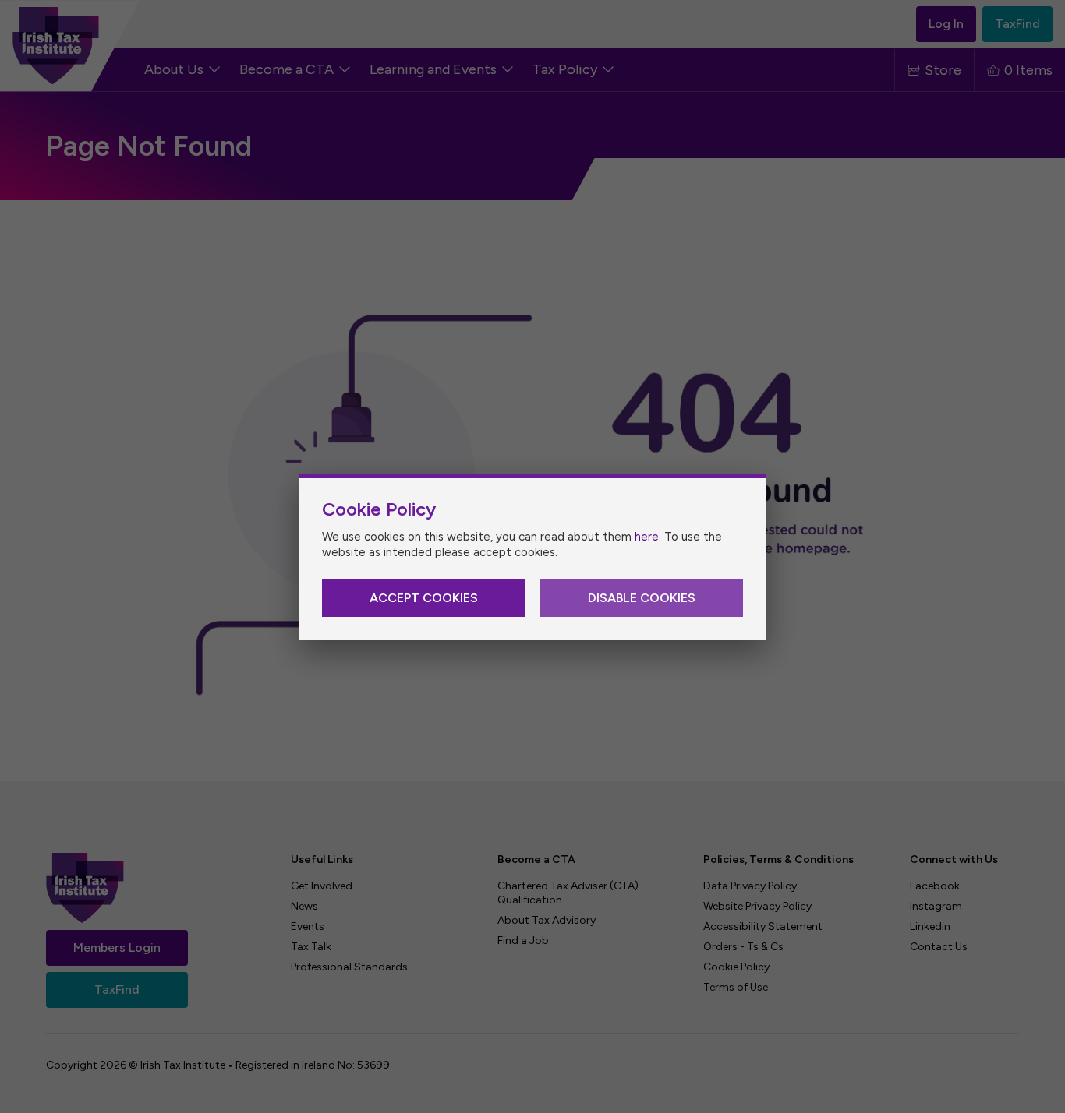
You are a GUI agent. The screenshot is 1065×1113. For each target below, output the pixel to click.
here (647, 537)
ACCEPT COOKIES (424, 597)
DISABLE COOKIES (641, 597)
